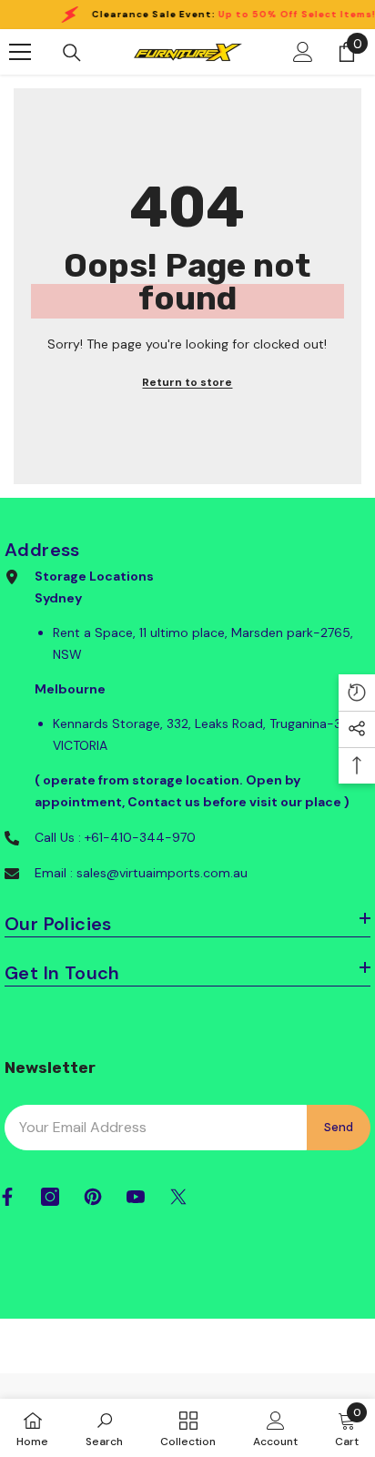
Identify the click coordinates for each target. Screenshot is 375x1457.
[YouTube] (135, 1196)
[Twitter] (178, 1196)
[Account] (303, 52)
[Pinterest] (92, 1196)
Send (338, 1127)
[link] (104, 1427)
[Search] (72, 53)
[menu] (20, 52)
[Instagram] (50, 1196)
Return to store (187, 382)
